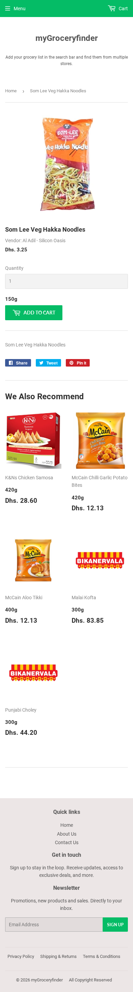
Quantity (14, 268)
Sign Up (115, 924)
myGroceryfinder (66, 38)
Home (11, 90)
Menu (20, 8)
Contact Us (66, 842)
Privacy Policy (21, 956)
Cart (123, 8)
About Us (66, 834)
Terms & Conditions (101, 956)
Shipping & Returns (58, 956)
